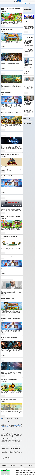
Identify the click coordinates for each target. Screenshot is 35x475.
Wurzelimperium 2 (4, 11)
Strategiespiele (2, 426)
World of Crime (3, 135)
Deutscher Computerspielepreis (28, 123)
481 (9, 418)
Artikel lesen (3, 46)
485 (17, 418)
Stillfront (25, 120)
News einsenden (13, 467)
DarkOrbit (3, 339)
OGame (3, 94)
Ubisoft (28, 120)
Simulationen (7, 426)
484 (15, 418)
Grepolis (3, 114)
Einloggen (29, 3)
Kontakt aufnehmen (30, 467)
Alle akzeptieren (5, 470)
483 (13, 418)
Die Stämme (3, 401)
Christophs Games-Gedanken (27, 9)
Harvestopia (3, 31)
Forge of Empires (4, 156)
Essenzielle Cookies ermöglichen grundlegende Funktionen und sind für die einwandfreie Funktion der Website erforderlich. (25, 470)
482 (11, 418)
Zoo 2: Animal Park (4, 381)
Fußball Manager (16, 425)
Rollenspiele (20, 425)
